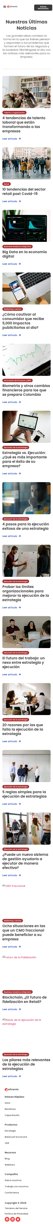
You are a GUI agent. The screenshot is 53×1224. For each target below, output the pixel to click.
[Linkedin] (12, 1219)
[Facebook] (7, 1219)
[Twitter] (18, 1219)
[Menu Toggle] (4, 6)
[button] (7, 1103)
